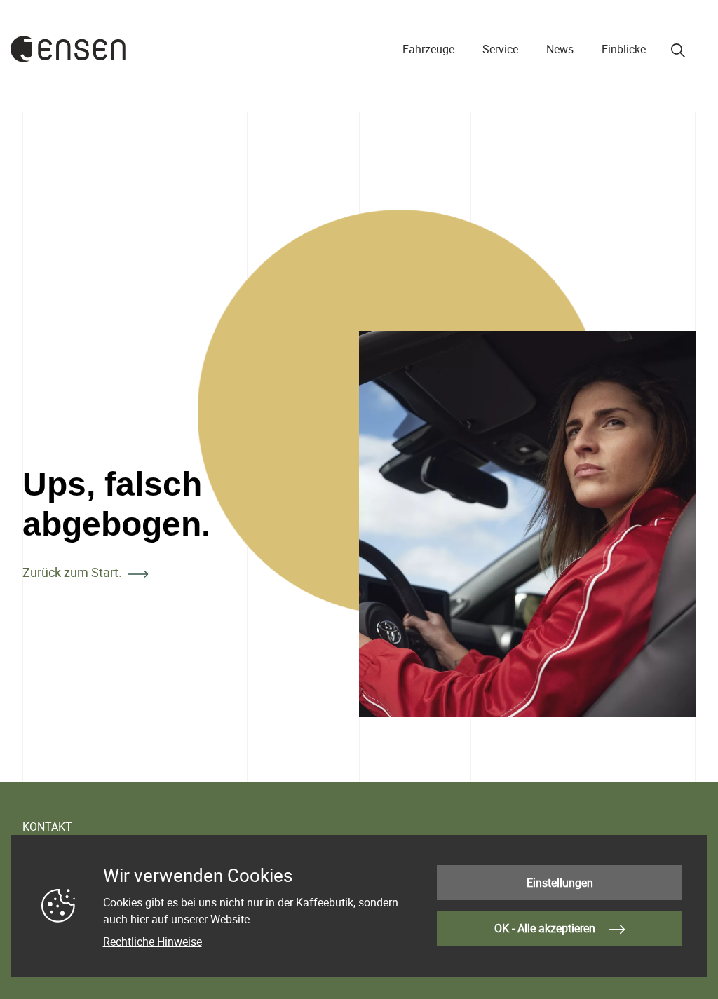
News (560, 49)
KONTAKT (47, 826)
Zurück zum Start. (72, 572)
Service (500, 49)
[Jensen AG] (68, 49)
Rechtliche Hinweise (152, 941)
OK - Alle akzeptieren (546, 928)
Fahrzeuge (428, 49)
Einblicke (624, 49)
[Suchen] (678, 50)
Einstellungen (560, 882)
